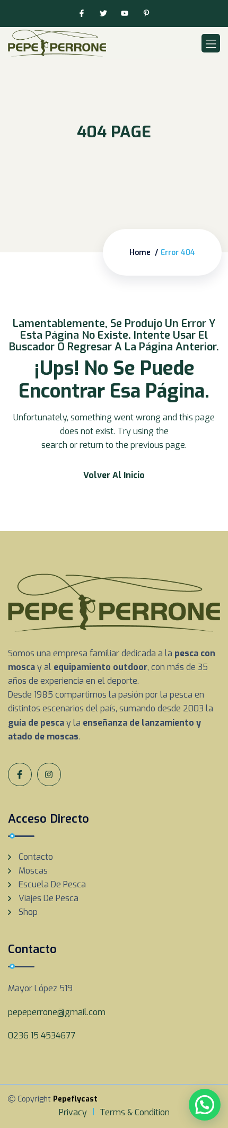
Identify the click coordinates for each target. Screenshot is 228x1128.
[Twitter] (103, 13)
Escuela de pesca (52, 884)
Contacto (36, 856)
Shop (28, 912)
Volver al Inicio (114, 475)
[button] (205, 1105)
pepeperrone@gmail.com (57, 1012)
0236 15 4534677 (41, 1035)
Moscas (33, 870)
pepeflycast (75, 1099)
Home (140, 253)
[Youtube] (125, 13)
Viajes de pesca (48, 898)
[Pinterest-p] (146, 13)
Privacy (73, 1112)
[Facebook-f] (81, 13)
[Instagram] (49, 775)
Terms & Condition (135, 1112)
